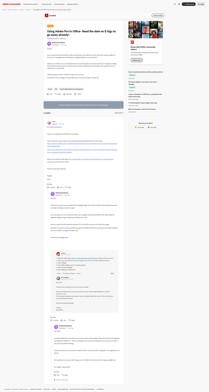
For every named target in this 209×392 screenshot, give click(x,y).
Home (4, 9)
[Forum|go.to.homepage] (12, 4)
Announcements (46, 4)
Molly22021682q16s (58, 42)
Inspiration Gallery (72, 4)
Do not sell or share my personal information (82, 389)
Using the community (36, 389)
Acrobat (21, 9)
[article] (83, 154)
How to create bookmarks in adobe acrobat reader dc (145, 72)
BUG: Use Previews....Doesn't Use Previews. (142, 109)
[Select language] (179, 4)
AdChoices (101, 389)
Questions (28, 9)
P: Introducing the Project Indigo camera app (142, 103)
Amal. (54, 121)
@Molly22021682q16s (55, 127)
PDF (56, 89)
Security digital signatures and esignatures (71, 89)
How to (50, 89)
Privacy (54, 389)
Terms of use (46, 389)
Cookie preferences (63, 389)
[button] (189, 4)
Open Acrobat (157, 15)
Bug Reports (132, 112)
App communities (12, 9)
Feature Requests (59, 4)
